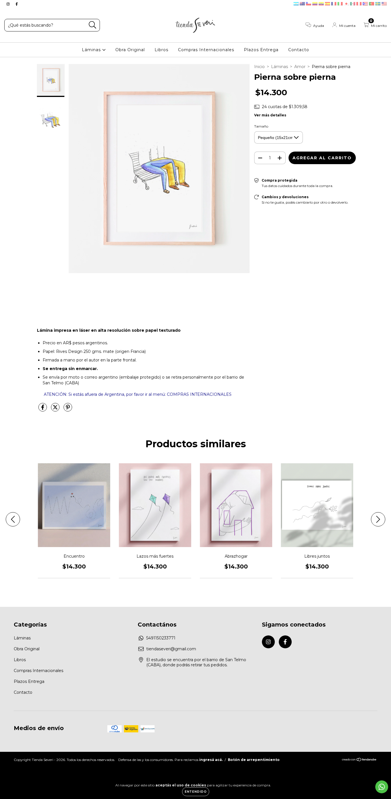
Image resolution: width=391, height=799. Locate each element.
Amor (299, 66)
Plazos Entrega (261, 49)
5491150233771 (160, 638)
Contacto (298, 49)
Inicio (259, 66)
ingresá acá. (211, 760)
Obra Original (130, 49)
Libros (161, 49)
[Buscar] (92, 25)
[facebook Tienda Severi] (16, 4)
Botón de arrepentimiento (254, 760)
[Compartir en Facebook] (43, 409)
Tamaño (261, 126)
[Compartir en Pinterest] (68, 409)
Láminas (92, 49)
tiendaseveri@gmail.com (171, 648)
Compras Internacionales (206, 49)
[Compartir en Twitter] (56, 409)
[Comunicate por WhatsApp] (381, 786)
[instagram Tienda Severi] (8, 4)
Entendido (196, 792)
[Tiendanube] (359, 760)
